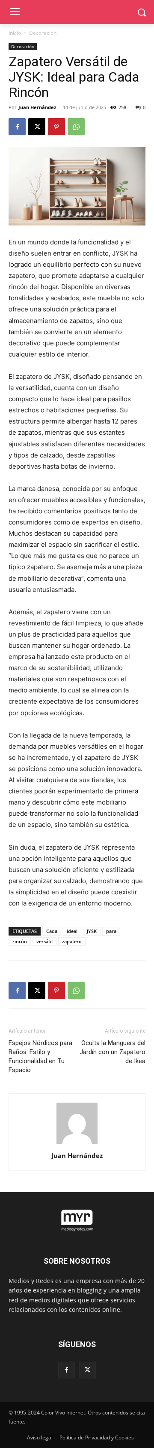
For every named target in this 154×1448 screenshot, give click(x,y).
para (111, 931)
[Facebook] (17, 126)
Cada (51, 931)
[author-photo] (77, 1143)
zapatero (72, 941)
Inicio (15, 33)
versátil (44, 941)
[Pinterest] (56, 126)
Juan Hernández (37, 107)
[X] (36, 126)
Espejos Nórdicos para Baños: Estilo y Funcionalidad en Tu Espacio (40, 1056)
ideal (72, 931)
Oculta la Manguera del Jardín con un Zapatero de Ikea (112, 1052)
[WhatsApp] (76, 126)
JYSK (92, 931)
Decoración (42, 33)
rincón (19, 941)
